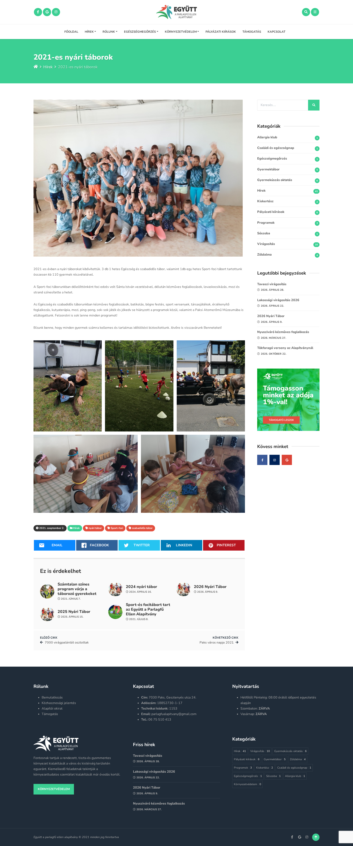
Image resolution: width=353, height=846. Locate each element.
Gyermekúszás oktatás (274, 180)
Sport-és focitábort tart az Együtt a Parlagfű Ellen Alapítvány (148, 609)
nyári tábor (95, 528)
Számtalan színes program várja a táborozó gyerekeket (77, 589)
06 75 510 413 (159, 719)
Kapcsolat (276, 32)
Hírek (89, 32)
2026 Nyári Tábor (210, 586)
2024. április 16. (140, 592)
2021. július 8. (138, 619)
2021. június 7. (70, 599)
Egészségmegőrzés (140, 32)
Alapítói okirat (52, 708)
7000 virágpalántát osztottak (67, 642)
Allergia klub (267, 137)
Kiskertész (265, 201)
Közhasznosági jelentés (59, 703)
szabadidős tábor (142, 528)
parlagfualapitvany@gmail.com (174, 714)
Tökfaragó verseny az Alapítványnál (285, 348)
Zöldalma (264, 254)
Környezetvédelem (181, 32)
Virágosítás (266, 244)
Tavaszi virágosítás (271, 284)
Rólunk (109, 32)
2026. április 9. (207, 592)
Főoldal (71, 32)
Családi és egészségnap (275, 148)
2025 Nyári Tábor (74, 611)
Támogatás (251, 32)
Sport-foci (117, 528)
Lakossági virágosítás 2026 (278, 300)
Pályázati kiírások (221, 32)
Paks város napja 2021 (217, 642)
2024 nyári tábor (141, 586)
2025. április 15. (71, 617)
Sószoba (263, 233)
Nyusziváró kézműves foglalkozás (283, 332)
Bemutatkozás (52, 697)
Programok (266, 222)
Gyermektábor (268, 169)
